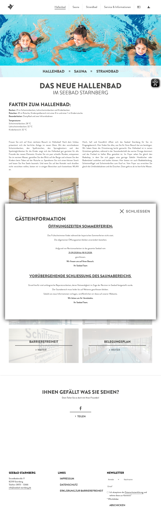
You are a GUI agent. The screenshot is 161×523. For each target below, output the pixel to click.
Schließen (138, 211)
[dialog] (80, 261)
